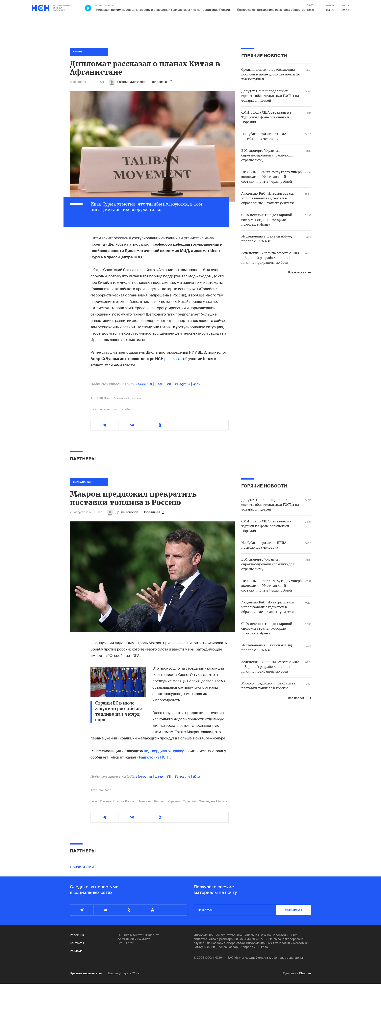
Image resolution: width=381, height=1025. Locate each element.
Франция (189, 801)
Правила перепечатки (86, 973)
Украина (174, 801)
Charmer (305, 973)
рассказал (173, 358)
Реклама (76, 951)
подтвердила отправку (164, 751)
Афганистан (108, 409)
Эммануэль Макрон (213, 801)
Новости (144, 384)
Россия (159, 801)
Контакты (77, 943)
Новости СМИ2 (83, 867)
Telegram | (183, 384)
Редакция (77, 935)
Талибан (126, 409)
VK (169, 384)
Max (196, 384)
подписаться (293, 910)
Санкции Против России (118, 801)
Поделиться (159, 82)
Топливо (145, 801)
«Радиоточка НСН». (154, 757)
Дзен (159, 384)
